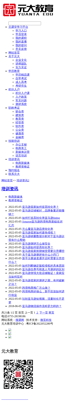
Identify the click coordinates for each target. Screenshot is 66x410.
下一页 (43, 312)
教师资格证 (22, 166)
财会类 (19, 111)
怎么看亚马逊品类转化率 (37, 228)
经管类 (19, 122)
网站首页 (14, 52)
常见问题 (21, 100)
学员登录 (21, 34)
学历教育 (14, 71)
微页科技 (46, 319)
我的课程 (21, 37)
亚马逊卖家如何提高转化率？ (40, 206)
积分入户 (14, 89)
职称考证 (14, 107)
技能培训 (14, 140)
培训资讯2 (23, 180)
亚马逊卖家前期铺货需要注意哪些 (43, 250)
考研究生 (21, 85)
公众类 (19, 129)
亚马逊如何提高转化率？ (37, 247)
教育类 (19, 118)
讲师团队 (21, 63)
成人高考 (21, 82)
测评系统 (21, 104)
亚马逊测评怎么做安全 (36, 243)
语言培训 (21, 155)
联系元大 (14, 173)
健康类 (19, 133)
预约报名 (14, 170)
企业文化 (21, 59)
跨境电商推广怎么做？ (36, 287)
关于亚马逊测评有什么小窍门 (40, 254)
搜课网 (19, 319)
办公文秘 (21, 144)
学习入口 (21, 30)
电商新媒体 (22, 162)
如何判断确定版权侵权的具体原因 (43, 265)
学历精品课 (22, 74)
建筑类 (19, 115)
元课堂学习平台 (18, 26)
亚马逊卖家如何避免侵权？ (39, 232)
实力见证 (21, 67)
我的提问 (21, 45)
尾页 (51, 312)
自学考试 (21, 78)
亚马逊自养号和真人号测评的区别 (43, 269)
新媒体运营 (22, 151)
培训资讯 (14, 159)
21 (5, 312)
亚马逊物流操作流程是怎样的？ (42, 306)
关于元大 (14, 56)
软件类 (19, 126)
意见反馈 (21, 48)
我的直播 (21, 41)
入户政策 (21, 96)
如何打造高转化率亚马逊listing (41, 217)
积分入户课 (22, 93)
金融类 (19, 137)
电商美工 (21, 148)
